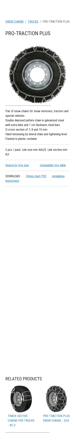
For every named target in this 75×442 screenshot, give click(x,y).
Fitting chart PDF (36, 176)
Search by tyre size (17, 165)
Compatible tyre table (53, 165)
